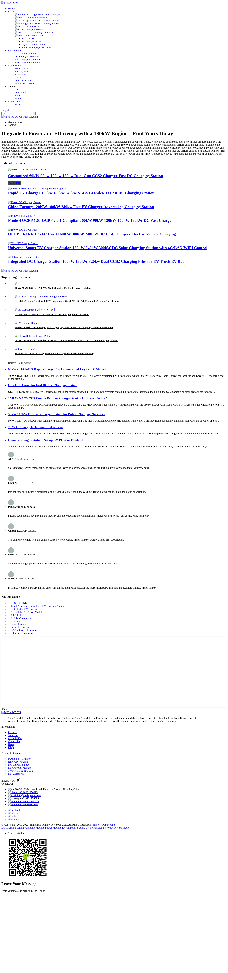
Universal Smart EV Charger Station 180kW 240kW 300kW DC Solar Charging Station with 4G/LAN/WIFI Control (107, 248)
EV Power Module (96, 827)
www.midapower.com (27, 801)
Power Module (18, 624)
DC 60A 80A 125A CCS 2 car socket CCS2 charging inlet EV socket (52, 314)
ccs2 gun (15, 621)
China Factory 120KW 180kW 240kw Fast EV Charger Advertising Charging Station (81, 207)
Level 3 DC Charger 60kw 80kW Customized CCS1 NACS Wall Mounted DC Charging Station (67, 301)
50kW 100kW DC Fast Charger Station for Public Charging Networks (56, 414)
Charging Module (34, 827)
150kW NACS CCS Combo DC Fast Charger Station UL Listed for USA (58, 398)
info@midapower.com (28, 795)
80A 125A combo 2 (21, 618)
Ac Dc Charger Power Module (27, 612)
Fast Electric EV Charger (24, 609)
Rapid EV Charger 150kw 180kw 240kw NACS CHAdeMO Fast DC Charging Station (81, 193)
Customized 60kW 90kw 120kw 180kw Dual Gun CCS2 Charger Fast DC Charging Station (85, 176)
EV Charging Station (73, 827)
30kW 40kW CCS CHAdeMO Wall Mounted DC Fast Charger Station (53, 288)
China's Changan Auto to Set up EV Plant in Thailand (45, 440)
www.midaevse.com (26, 804)
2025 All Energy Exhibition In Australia (35, 427)
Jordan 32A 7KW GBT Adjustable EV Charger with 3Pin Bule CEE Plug (54, 353)
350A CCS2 (17, 615)
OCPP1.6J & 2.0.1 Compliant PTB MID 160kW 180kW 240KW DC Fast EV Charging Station (66, 340)
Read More (14, 182)
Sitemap (94, 824)
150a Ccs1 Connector (22, 633)
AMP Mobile (108, 824)
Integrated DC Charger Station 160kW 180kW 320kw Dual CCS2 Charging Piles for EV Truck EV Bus (96, 261)
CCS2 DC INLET (20, 603)
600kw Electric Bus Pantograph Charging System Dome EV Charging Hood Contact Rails (64, 327)
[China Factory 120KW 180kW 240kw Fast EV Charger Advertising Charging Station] (24, 202)
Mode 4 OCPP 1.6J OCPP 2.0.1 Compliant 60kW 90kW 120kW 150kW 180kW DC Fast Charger (90, 220)
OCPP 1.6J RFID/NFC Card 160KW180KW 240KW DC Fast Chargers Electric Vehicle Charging (92, 234)
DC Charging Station (12, 827)
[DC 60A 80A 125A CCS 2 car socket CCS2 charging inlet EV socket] (35, 309)
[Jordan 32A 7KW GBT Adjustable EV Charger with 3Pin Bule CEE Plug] (26, 349)
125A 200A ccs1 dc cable (24, 630)
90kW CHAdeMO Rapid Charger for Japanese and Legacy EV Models (57, 369)
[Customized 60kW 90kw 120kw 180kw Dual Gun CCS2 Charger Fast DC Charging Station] (27, 169)
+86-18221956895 (27, 792)
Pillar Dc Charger (20, 627)
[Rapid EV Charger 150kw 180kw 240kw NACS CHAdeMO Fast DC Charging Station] (37, 188)
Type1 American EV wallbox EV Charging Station (37, 606)
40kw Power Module (118, 827)
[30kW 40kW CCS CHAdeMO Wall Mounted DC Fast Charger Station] (17, 283)
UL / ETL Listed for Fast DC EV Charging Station (42, 385)
